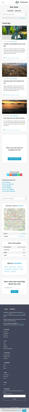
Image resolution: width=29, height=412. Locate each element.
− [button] (5, 212)
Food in (6, 182)
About (4, 364)
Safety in (6, 186)
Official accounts (6, 356)
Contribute (5, 331)
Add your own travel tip (14, 158)
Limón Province (15, 269)
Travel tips (10, 11)
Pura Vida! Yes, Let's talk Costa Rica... (14, 118)
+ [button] (5, 210)
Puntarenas (6, 271)
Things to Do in (8, 189)
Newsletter (5, 358)
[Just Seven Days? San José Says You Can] (14, 70)
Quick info (18, 11)
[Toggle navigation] (3, 2)
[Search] (25, 14)
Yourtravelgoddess (15, 115)
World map (5, 335)
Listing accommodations (7, 348)
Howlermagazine (13, 78)
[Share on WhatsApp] (18, 175)
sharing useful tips (21, 323)
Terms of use (5, 376)
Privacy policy (6, 374)
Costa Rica (13, 95)
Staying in (6, 187)
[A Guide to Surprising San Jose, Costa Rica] (14, 33)
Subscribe (14, 291)
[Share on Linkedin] (16, 175)
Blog (4, 366)
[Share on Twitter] (8, 175)
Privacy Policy (18, 410)
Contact (4, 368)
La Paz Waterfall (7, 269)
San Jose (17, 95)
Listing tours (5, 346)
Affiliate (4, 345)
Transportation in (8, 191)
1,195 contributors (18, 313)
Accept (24, 410)
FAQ (4, 343)
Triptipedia (23, 2)
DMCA (4, 378)
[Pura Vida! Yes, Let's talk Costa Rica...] (14, 107)
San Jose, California (22, 18)
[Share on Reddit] (10, 175)
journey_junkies (13, 41)
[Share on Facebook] (13, 175)
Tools (4, 384)
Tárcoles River (13, 271)
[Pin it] (21, 175)
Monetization (5, 333)
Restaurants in (8, 184)
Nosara (21, 269)
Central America (8, 95)
